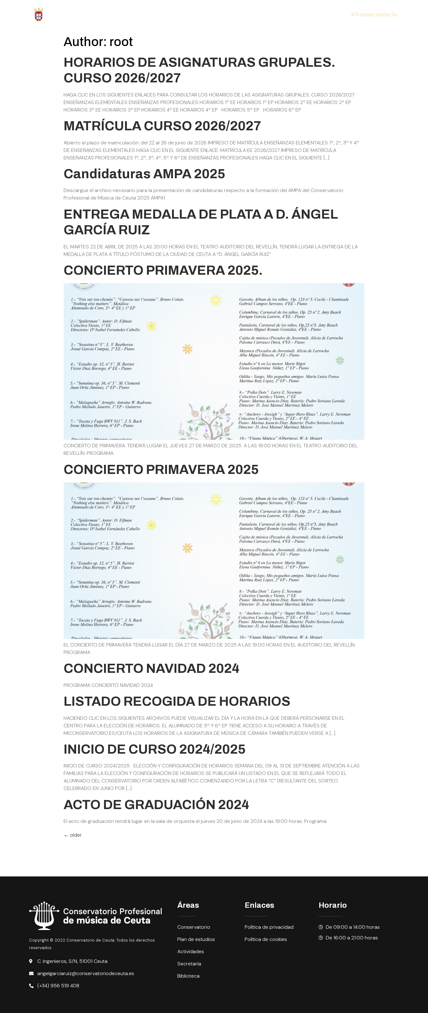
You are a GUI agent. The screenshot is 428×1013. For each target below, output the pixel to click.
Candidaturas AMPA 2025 (144, 174)
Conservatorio (126, 7)
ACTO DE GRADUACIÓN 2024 (156, 804)
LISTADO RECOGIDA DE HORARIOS (177, 701)
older (73, 835)
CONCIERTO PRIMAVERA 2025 (161, 469)
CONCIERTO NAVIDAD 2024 (151, 668)
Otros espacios (127, 21)
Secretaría (274, 7)
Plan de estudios (182, 7)
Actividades (235, 7)
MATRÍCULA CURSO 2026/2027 (162, 126)
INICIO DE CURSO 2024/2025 (155, 749)
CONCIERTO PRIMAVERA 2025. (163, 270)
